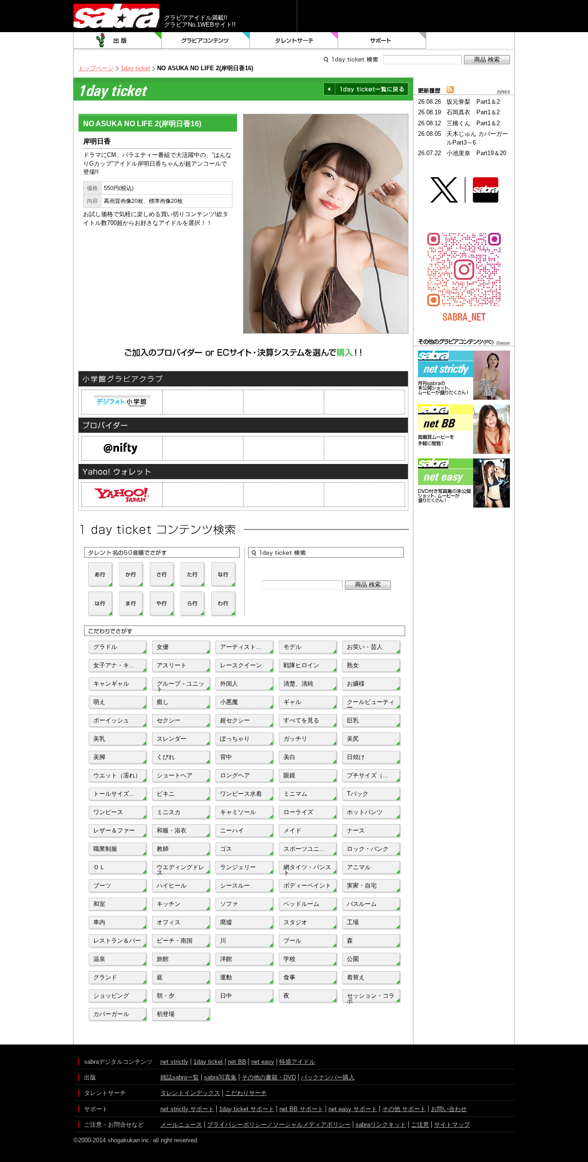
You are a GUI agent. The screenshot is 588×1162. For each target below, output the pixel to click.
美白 (289, 757)
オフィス (169, 922)
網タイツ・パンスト (307, 869)
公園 (353, 958)
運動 (226, 977)
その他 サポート (404, 1109)
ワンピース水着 (241, 793)
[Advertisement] (464, 551)
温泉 (99, 958)
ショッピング (111, 995)
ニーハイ (232, 830)
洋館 (226, 958)
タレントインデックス (190, 1092)
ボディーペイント (307, 885)
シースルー (235, 885)
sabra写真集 (220, 1077)
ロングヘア (235, 775)
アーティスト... (240, 646)
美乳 (99, 738)
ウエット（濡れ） (117, 775)
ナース (356, 830)
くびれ (166, 757)
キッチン (169, 903)
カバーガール (111, 1014)
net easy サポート (352, 1109)
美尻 (353, 738)
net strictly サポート (187, 1109)
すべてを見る (301, 720)
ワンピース (108, 812)
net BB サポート (301, 1109)
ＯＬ (99, 867)
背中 (226, 757)
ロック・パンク (368, 848)
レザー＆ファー (114, 830)
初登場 (166, 1014)
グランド (105, 977)
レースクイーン (241, 665)
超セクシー (235, 720)
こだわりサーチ (246, 1092)
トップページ (96, 68)
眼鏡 (289, 775)
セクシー (169, 720)
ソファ (229, 903)
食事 (289, 977)
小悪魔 (229, 701)
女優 (163, 646)
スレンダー (172, 738)
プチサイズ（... (367, 775)
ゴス (226, 848)
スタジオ (295, 922)
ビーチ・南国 (174, 940)
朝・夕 (166, 995)
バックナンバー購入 (328, 1077)
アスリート (172, 665)
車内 (99, 922)
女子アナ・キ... (114, 665)
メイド (292, 830)
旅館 (163, 958)
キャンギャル (111, 683)
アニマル (359, 867)
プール (292, 940)
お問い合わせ (449, 1109)
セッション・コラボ (371, 997)
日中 (226, 995)
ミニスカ (169, 812)
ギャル (292, 701)
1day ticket (135, 68)
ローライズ (298, 812)
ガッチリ (295, 738)
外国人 (229, 683)
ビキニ (166, 793)
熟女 (353, 665)
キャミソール (238, 812)
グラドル (105, 646)
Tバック (357, 793)
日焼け (356, 757)
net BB (237, 1061)
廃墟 (226, 922)
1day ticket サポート (246, 1109)
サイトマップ (452, 1124)
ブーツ (102, 885)
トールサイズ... (114, 793)
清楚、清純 (298, 683)
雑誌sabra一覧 (179, 1077)
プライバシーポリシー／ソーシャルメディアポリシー (279, 1124)
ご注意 (420, 1124)
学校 (289, 958)
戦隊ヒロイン (301, 665)
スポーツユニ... (304, 848)
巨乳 (353, 720)
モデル (292, 646)
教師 (163, 848)
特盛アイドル (297, 1061)
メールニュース (181, 1124)
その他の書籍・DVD (269, 1077)
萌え (99, 701)
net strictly (174, 1061)
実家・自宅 (362, 885)
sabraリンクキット (381, 1124)
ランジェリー (238, 867)
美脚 (99, 757)
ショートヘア (174, 775)
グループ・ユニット (180, 685)
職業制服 (105, 848)
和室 (99, 903)
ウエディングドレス (180, 869)
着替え (356, 977)
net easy (262, 1061)
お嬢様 (356, 683)
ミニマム (295, 793)
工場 (353, 922)
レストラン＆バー (117, 940)
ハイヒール (172, 885)
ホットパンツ (365, 812)
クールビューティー (371, 703)
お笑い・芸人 (365, 646)
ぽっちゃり (235, 738)
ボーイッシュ (111, 720)
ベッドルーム (301, 903)
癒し (163, 701)
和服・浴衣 (172, 830)
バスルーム (362, 903)
